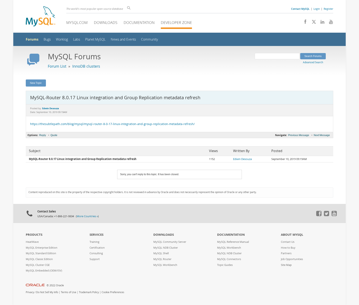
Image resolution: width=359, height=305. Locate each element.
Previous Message (298, 135)
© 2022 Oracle (55, 285)
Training (94, 242)
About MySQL (292, 234)
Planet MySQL (95, 39)
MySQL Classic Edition (39, 259)
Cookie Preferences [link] (113, 292)
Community (149, 39)
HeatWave (32, 242)
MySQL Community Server (169, 242)
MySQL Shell (161, 253)
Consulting (96, 253)
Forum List (57, 66)
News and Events (123, 39)
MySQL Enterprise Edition (41, 247)
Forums (32, 39)
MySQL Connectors (229, 259)
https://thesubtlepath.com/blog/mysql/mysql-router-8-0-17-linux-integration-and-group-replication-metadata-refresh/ (112, 124)
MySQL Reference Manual (233, 242)
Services (96, 234)
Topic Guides (225, 265)
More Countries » (87, 216)
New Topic (36, 82)
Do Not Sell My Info (47, 292)
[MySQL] (40, 16)
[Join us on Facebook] (304, 23)
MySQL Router (162, 259)
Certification (97, 247)
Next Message (322, 135)
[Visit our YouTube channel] (329, 23)
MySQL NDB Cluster (165, 247)
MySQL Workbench (165, 265)
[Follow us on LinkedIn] (321, 23)
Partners (286, 253)
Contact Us (287, 242)
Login (317, 8)
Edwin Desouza (242, 159)
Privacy (30, 292)
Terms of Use (68, 292)
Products (34, 234)
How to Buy (288, 247)
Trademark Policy (89, 292)
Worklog (62, 39)
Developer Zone (176, 22)
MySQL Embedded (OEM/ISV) (44, 270)
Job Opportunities (292, 259)
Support (95, 259)
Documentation (139, 22)
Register (328, 8)
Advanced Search (313, 62)
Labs (76, 39)
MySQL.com (77, 22)
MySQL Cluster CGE (38, 265)
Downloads (105, 22)
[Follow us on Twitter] (326, 215)
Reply (42, 135)
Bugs (47, 39)
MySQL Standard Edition (41, 253)
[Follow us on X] (312, 23)
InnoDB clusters (86, 66)
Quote (53, 135)
